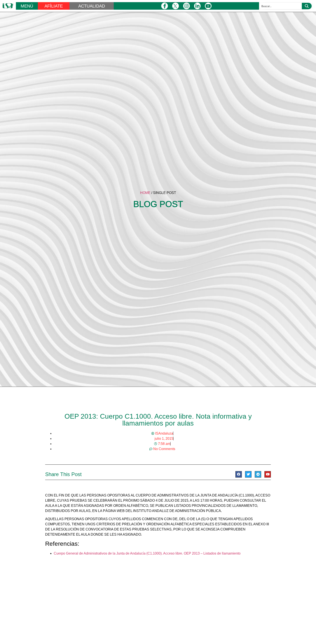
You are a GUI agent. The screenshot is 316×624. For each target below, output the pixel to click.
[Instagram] (186, 6)
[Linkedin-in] (197, 6)
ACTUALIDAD (91, 6)
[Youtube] (208, 6)
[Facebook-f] (164, 6)
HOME (145, 193)
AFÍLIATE (53, 6)
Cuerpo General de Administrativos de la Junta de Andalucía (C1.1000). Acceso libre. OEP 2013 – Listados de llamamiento (147, 553)
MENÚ (27, 6)
